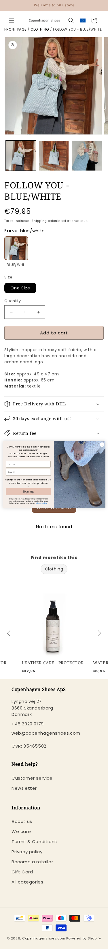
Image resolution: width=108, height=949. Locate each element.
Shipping (39, 221)
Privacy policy (27, 852)
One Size (20, 288)
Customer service (32, 778)
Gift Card (22, 872)
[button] (11, 20)
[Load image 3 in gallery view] (87, 156)
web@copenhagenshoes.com (46, 733)
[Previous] (9, 633)
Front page (15, 29)
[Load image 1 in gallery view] (21, 156)
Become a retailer (32, 862)
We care (21, 831)
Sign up (28, 491)
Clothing (40, 29)
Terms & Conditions (34, 841)
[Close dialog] (102, 444)
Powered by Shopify (83, 938)
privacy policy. (41, 503)
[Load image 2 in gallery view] (54, 156)
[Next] (98, 633)
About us (22, 821)
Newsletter (24, 788)
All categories (27, 882)
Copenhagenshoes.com (43, 938)
